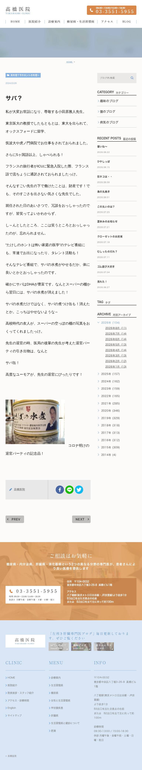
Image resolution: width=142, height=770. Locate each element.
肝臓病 (54, 715)
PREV (16, 519)
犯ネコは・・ (105, 176)
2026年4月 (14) (116, 350)
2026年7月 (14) (116, 333)
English (12, 708)
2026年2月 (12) (116, 361)
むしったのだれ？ (107, 251)
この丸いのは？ (106, 206)
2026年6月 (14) (116, 339)
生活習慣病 (57, 685)
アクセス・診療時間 (18, 700)
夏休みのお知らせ (107, 221)
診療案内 (56, 677)
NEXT (80, 519)
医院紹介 (12, 685)
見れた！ (102, 281)
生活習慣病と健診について (65, 723)
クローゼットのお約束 (110, 236)
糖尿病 (54, 693)
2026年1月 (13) (116, 366)
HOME (69, 62)
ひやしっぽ (103, 161)
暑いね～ (102, 146)
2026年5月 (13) (116, 344)
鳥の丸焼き (103, 191)
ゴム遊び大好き (106, 266)
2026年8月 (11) (116, 328)
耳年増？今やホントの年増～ (25, 75)
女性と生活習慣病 (60, 700)
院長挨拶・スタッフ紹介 (21, 693)
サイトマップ (15, 715)
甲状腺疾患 (57, 708)
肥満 (53, 731)
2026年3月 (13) (116, 355)
